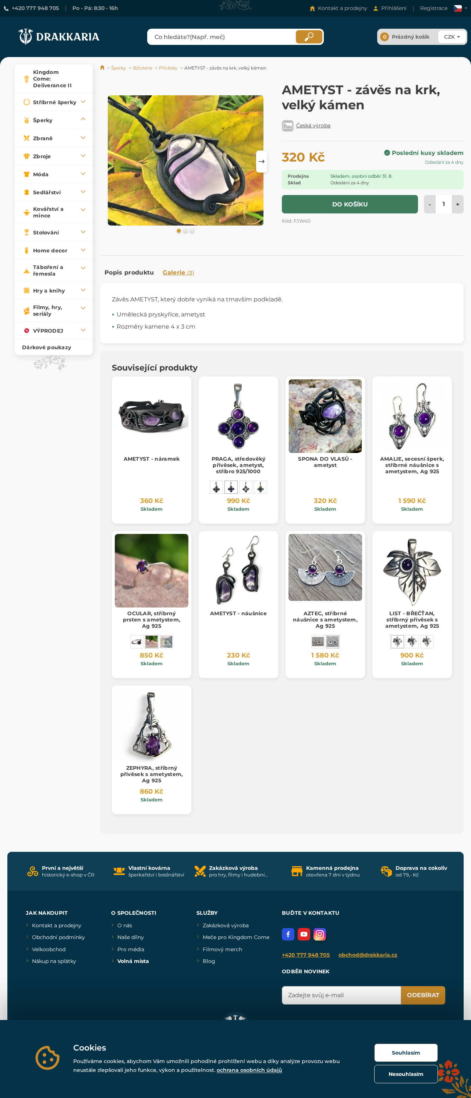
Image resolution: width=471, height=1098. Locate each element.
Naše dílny (130, 937)
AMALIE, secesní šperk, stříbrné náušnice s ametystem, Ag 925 (412, 465)
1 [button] (178, 230)
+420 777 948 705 (35, 8)
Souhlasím (406, 1052)
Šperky (118, 68)
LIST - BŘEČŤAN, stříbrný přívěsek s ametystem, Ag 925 (412, 619)
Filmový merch (222, 949)
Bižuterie (142, 68)
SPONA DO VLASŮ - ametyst (325, 462)
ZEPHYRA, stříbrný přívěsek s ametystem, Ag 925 (151, 774)
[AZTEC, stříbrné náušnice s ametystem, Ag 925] (332, 641)
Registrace (433, 8)
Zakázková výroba (226, 925)
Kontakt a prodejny (342, 8)
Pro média (130, 949)
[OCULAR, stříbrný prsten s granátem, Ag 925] (137, 641)
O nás (124, 925)
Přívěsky (168, 68)
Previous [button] (109, 161)
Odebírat (423, 995)
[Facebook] (288, 934)
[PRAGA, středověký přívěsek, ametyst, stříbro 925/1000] (231, 487)
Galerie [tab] (178, 272)
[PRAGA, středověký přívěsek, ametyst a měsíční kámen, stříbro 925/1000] (245, 487)
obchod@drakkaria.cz (368, 955)
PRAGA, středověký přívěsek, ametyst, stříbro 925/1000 (239, 465)
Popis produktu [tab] (129, 272)
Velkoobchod (48, 949)
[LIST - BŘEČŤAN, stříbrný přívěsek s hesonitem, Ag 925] (412, 641)
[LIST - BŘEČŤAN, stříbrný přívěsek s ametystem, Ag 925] (397, 641)
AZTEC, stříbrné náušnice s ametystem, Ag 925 (325, 619)
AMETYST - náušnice (238, 613)
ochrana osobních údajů (249, 1070)
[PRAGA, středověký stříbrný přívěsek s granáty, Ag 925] (216, 487)
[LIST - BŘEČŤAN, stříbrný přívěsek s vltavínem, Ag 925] (426, 641)
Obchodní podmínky (58, 937)
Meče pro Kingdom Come (236, 937)
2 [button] (184, 230)
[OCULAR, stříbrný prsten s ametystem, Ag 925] (151, 641)
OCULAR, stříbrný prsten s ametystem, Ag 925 (151, 619)
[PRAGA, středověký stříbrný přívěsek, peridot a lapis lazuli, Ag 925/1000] (260, 487)
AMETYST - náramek (152, 459)
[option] (185, 160)
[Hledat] (309, 36)
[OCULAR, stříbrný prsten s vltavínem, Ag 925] (166, 641)
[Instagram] (320, 934)
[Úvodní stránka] (103, 68)
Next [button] (261, 161)
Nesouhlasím (406, 1074)
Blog (209, 961)
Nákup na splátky (54, 961)
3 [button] (191, 230)
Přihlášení (394, 8)
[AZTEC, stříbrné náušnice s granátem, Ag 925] (318, 641)
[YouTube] (304, 934)
